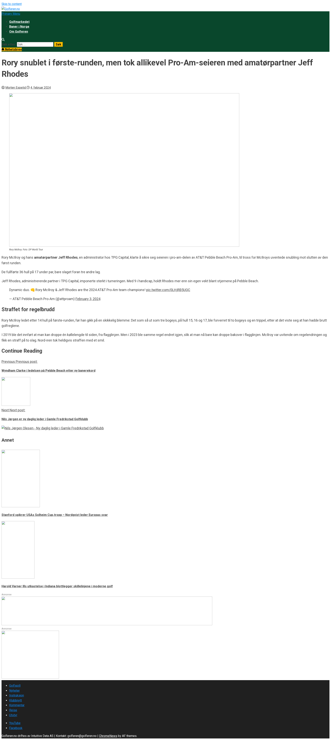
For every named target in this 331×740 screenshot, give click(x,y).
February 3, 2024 (87, 299)
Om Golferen (18, 31)
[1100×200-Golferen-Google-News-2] (107, 624)
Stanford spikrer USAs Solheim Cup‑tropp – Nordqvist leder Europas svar (55, 515)
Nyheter (14, 690)
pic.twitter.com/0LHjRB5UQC (168, 290)
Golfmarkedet (19, 22)
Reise (13, 710)
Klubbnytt (15, 700)
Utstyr (13, 715)
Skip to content (12, 4)
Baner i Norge (19, 26)
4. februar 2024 (40, 87)
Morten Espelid (16, 87)
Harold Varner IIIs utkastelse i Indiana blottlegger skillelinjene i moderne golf (57, 586)
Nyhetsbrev (13, 49)
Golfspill (14, 685)
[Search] (3, 39)
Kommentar (17, 705)
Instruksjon (16, 695)
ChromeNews (108, 736)
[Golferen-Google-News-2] (30, 677)
